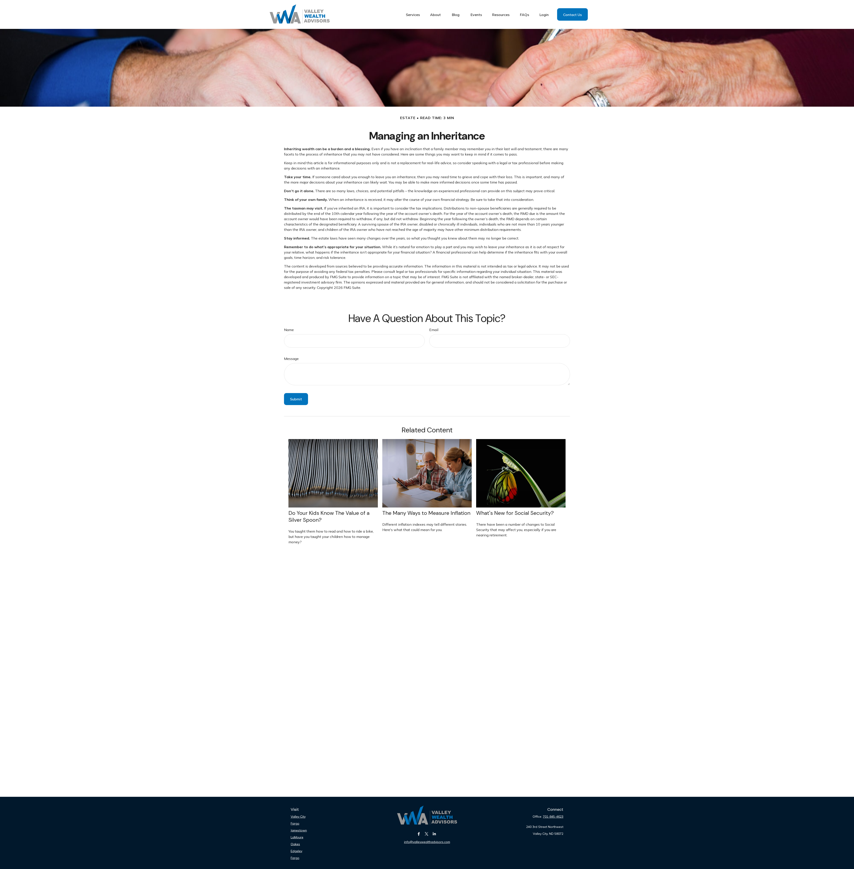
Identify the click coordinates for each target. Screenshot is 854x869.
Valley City (298, 817)
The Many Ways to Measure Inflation (426, 512)
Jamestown (299, 830)
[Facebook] (419, 834)
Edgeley (296, 851)
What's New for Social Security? (515, 512)
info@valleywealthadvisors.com (427, 842)
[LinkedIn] (434, 834)
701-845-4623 (553, 817)
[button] (413, 14)
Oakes (295, 844)
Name (289, 330)
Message (291, 358)
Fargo (295, 823)
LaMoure (297, 837)
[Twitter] (427, 834)
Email (433, 330)
